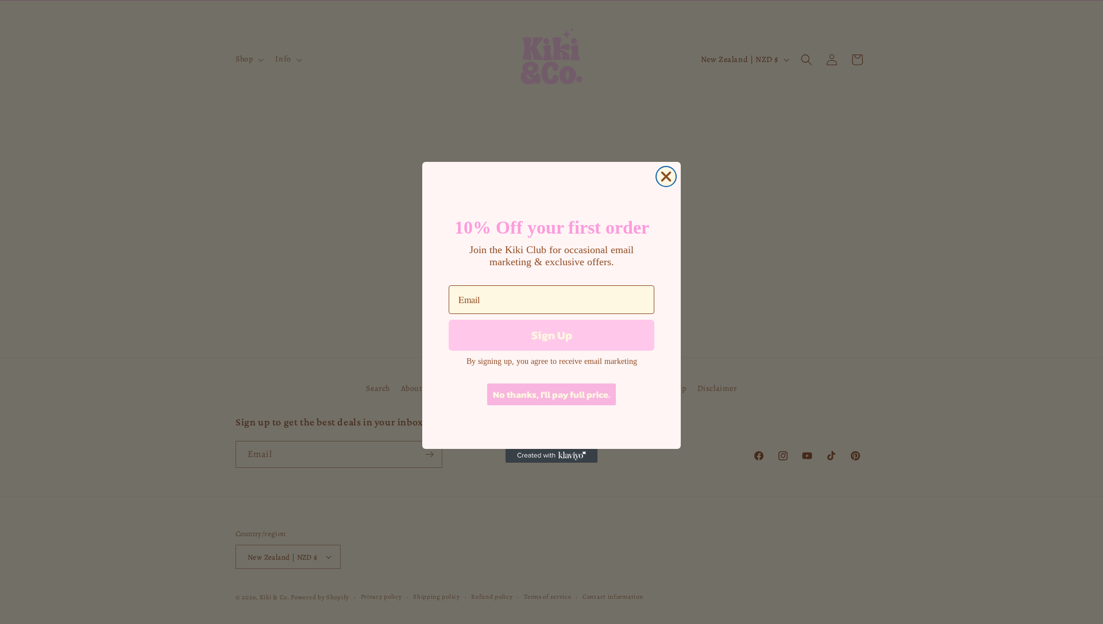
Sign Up (551, 335)
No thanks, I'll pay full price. (551, 394)
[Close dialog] (666, 176)
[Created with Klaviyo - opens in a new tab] (551, 456)
